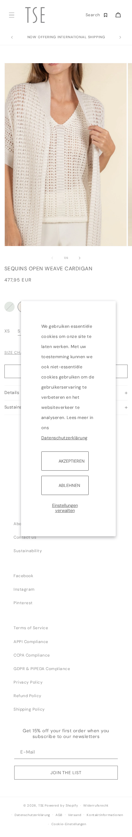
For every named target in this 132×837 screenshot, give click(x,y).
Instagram (24, 589)
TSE (41, 806)
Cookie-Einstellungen (68, 824)
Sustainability (28, 550)
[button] (11, 15)
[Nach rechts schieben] (79, 258)
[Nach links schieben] (52, 258)
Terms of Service (31, 628)
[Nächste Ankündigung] (120, 37)
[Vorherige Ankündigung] (11, 37)
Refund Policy (28, 695)
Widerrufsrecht (95, 806)
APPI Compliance (31, 641)
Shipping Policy (29, 709)
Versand (74, 815)
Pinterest (23, 603)
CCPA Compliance (32, 655)
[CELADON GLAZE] (9, 307)
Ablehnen (69, 485)
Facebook (23, 575)
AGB (59, 815)
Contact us (25, 537)
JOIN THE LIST (66, 773)
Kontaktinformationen (105, 815)
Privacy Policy (28, 682)
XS (7, 331)
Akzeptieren (72, 461)
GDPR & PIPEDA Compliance (42, 668)
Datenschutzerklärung (64, 437)
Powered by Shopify (61, 806)
